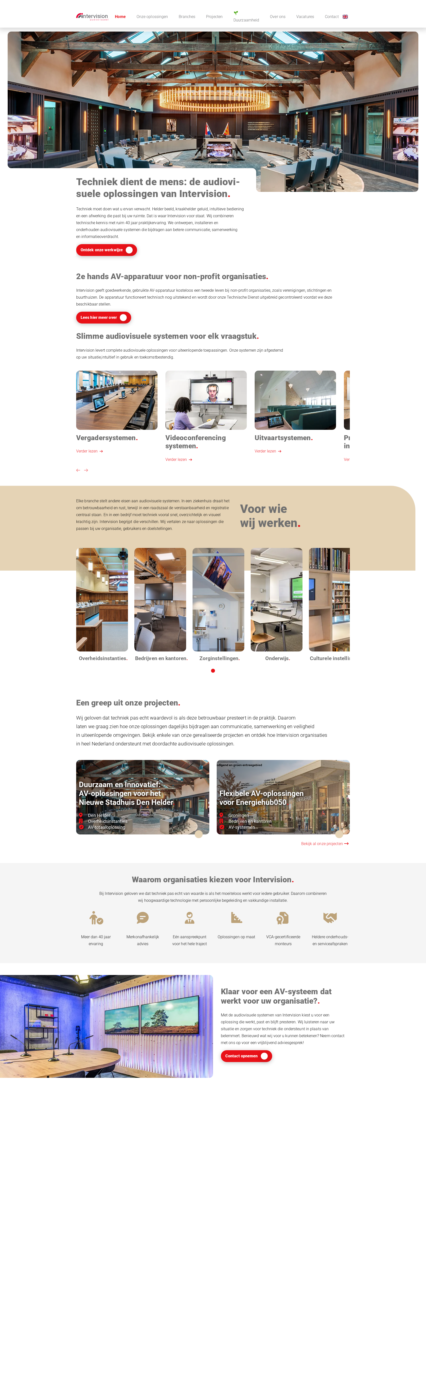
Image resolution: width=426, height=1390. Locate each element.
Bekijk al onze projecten (322, 843)
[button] (78, 470)
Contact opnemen (241, 1056)
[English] (345, 17)
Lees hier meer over (99, 317)
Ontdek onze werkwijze (102, 250)
